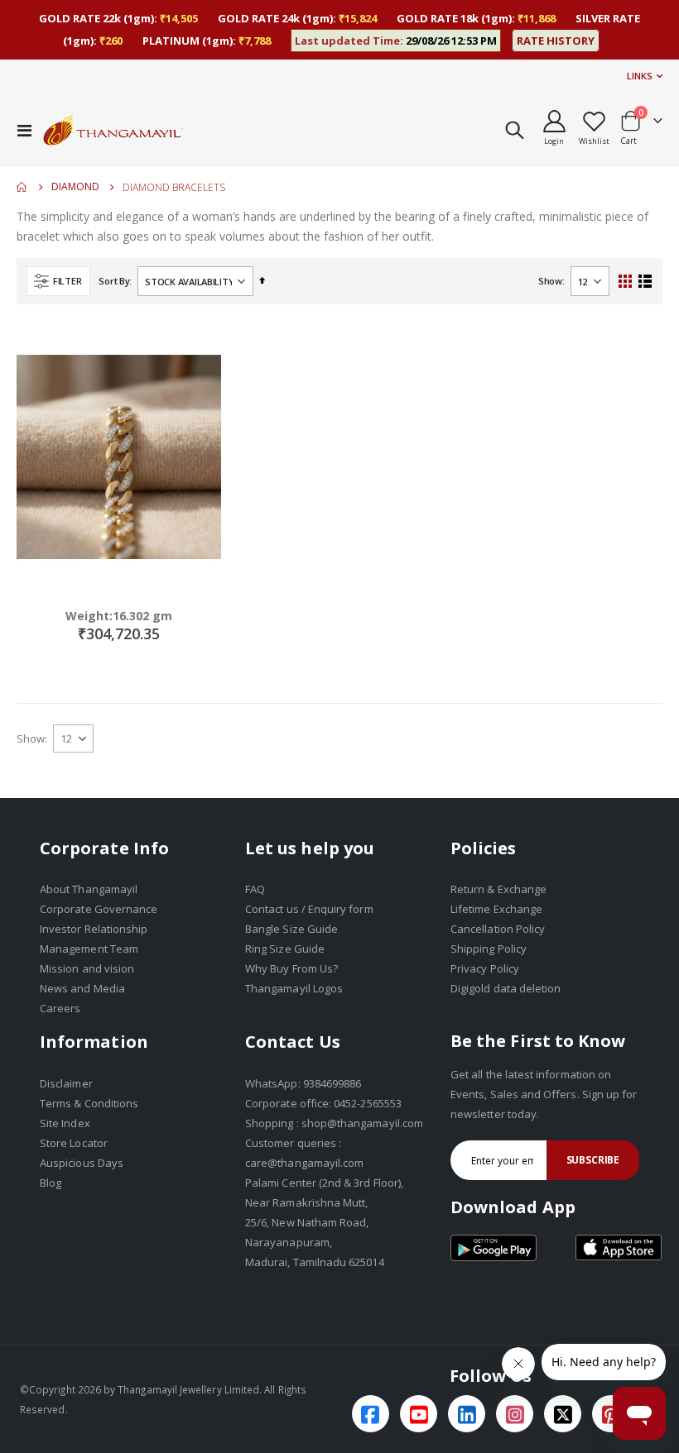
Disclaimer (66, 1083)
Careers (60, 1008)
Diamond (75, 187)
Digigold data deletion (505, 988)
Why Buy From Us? (291, 968)
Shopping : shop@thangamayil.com (334, 1123)
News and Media (82, 988)
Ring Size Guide (285, 948)
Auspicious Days (81, 1162)
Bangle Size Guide (291, 928)
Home (22, 187)
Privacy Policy (484, 968)
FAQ (255, 889)
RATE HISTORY (556, 40)
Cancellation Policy (497, 928)
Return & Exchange (498, 889)
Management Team (89, 948)
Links (640, 75)
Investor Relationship (93, 928)
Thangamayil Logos (294, 988)
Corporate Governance (98, 908)
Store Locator (74, 1142)
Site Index (65, 1123)
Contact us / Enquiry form (309, 908)
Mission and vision (87, 968)
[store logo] (113, 130)
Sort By (114, 281)
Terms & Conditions (89, 1103)
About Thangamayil (88, 889)
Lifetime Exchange (496, 908)
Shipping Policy (488, 948)
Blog (50, 1182)
